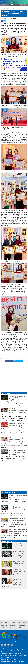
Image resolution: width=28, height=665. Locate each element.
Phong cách (4, 625)
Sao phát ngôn (10, 9)
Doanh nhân (22, 622)
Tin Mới (5, 4)
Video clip (21, 627)
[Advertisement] (14, 377)
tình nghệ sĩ (13, 358)
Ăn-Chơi (3, 627)
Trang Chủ (3, 9)
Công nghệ (22, 625)
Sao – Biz (12, 622)
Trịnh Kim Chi (21, 358)
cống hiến (6, 358)
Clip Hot (23, 4)
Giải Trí (12, 627)
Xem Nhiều (14, 4)
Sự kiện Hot (4, 622)
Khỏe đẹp (12, 625)
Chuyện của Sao (20, 9)
